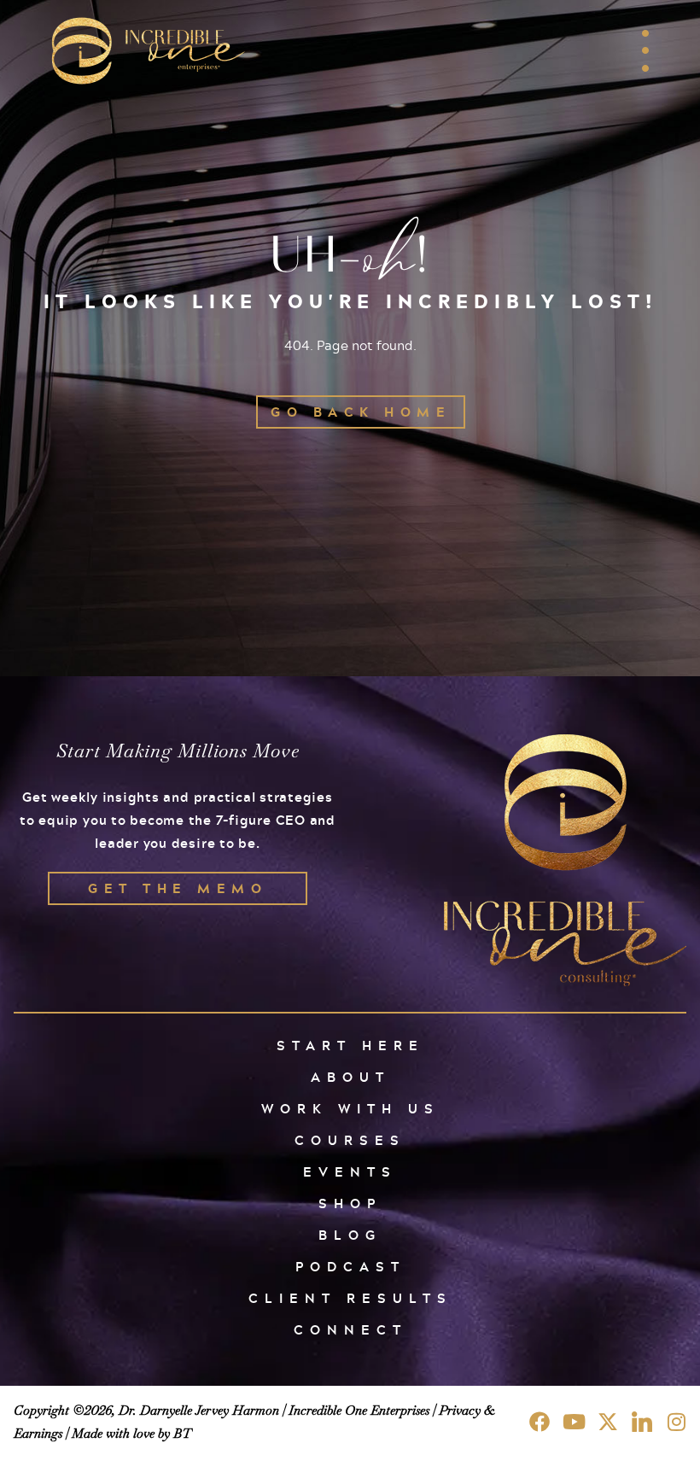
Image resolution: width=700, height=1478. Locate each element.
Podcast (350, 1266)
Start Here (350, 1045)
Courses (350, 1140)
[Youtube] (573, 1421)
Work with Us (350, 1108)
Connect (350, 1329)
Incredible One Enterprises (359, 1410)
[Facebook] (539, 1421)
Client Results (350, 1298)
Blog (350, 1235)
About (350, 1077)
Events (350, 1171)
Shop (350, 1203)
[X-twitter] (608, 1421)
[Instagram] (676, 1421)
